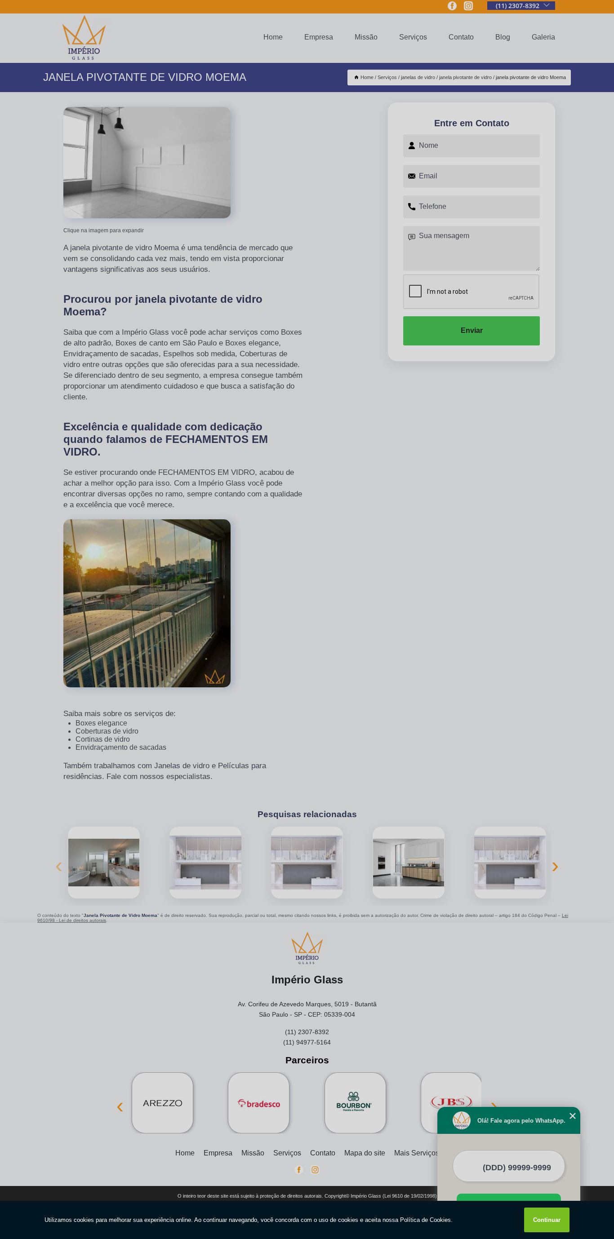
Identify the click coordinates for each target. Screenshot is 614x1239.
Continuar (547, 1220)
